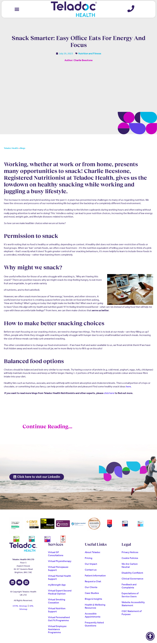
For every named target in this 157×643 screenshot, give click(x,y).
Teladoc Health (11, 148)
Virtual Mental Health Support (59, 577)
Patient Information (95, 575)
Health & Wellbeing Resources (95, 606)
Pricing (88, 558)
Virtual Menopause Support (58, 568)
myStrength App (57, 584)
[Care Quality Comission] (63, 523)
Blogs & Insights (93, 598)
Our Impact (91, 563)
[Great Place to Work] (109, 524)
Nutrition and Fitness (89, 53)
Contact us (91, 569)
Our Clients (91, 587)
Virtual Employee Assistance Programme (57, 629)
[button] (17, 9)
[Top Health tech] (63, 539)
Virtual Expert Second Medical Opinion (59, 592)
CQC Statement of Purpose (132, 613)
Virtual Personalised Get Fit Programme (59, 619)
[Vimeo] (26, 582)
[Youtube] (19, 582)
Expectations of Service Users (130, 595)
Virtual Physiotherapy (59, 561)
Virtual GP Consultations (55, 554)
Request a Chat (93, 581)
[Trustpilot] (16, 525)
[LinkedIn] (12, 582)
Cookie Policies (130, 558)
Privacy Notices (130, 552)
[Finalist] (47, 524)
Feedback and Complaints (129, 586)
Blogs (22, 148)
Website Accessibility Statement (133, 604)
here (128, 386)
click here (109, 393)
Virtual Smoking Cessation (56, 601)
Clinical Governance (132, 578)
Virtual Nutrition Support (56, 610)
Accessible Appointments (92, 615)
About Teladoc (92, 552)
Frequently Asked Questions (94, 624)
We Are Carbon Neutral (130, 565)
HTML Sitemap (20, 606)
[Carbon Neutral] (78, 523)
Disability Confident (132, 572)
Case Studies (92, 593)
